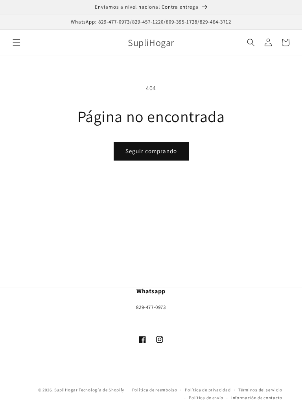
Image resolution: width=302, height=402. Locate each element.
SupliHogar (66, 390)
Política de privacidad (207, 390)
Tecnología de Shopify (101, 390)
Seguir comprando (151, 151)
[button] (16, 42)
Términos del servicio (260, 390)
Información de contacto (256, 397)
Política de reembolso (154, 390)
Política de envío (206, 397)
